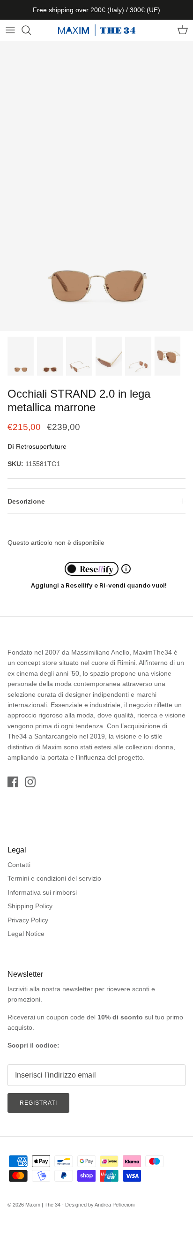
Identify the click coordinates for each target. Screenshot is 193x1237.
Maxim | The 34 (42, 1204)
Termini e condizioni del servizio (54, 878)
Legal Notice (26, 933)
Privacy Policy (27, 920)
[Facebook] (12, 782)
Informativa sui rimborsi (42, 892)
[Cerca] (31, 30)
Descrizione (26, 501)
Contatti (18, 864)
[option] (96, 186)
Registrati (38, 1103)
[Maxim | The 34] (96, 30)
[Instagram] (30, 782)
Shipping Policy (29, 906)
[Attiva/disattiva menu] (10, 30)
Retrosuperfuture (41, 446)
